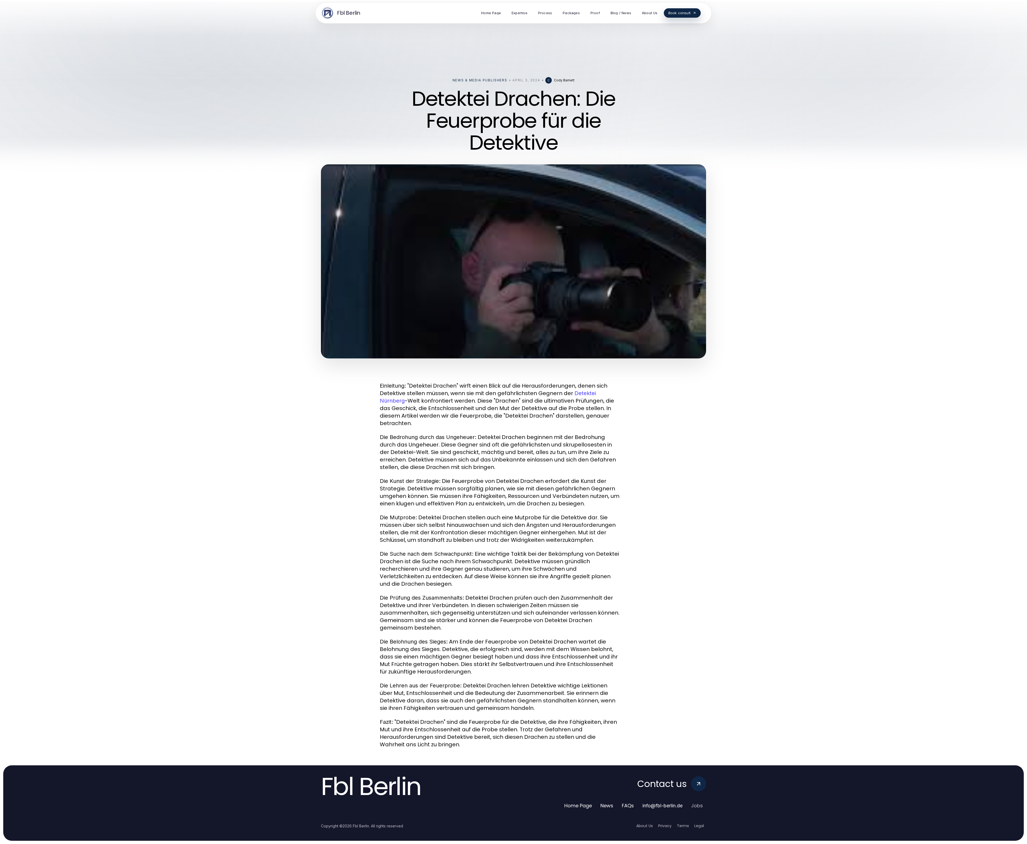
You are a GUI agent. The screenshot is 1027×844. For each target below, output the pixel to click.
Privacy (665, 825)
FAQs (628, 805)
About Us (644, 825)
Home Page (578, 805)
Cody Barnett (564, 80)
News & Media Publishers (480, 80)
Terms (683, 825)
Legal (699, 825)
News (606, 805)
